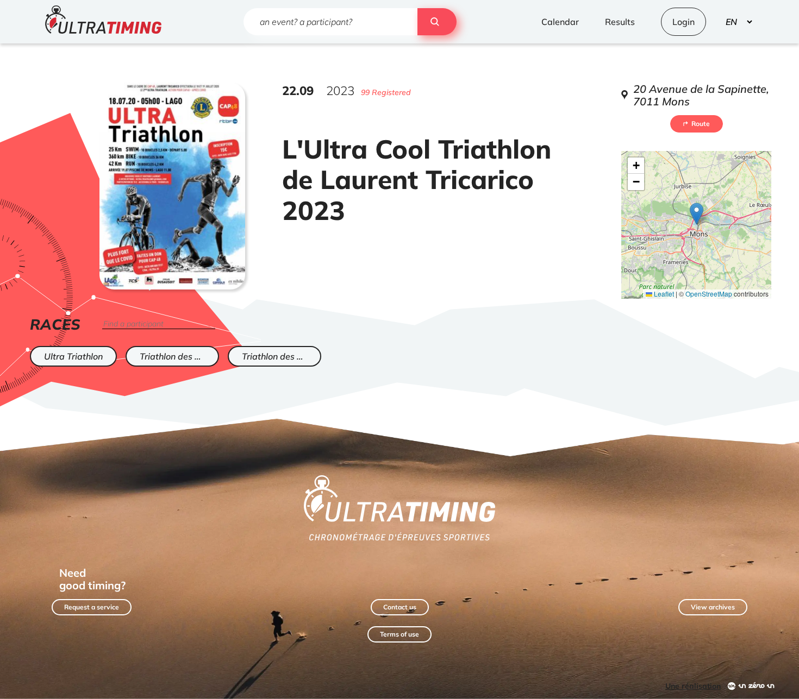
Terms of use (399, 634)
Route (700, 123)
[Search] (437, 21)
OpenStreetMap (708, 293)
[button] (696, 214)
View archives (713, 607)
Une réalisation (693, 686)
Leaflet (663, 293)
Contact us (399, 607)
